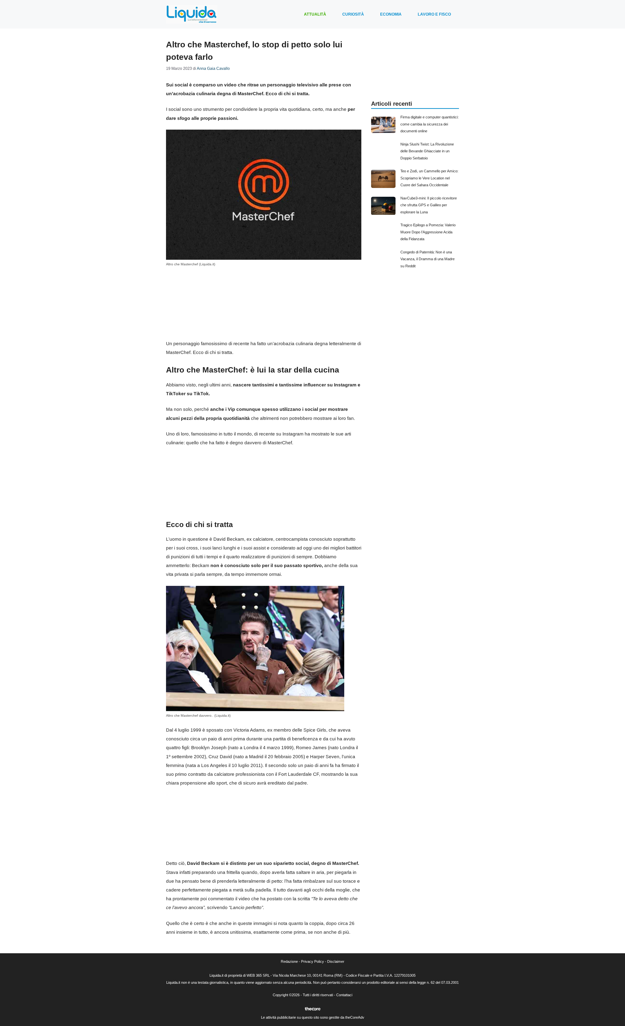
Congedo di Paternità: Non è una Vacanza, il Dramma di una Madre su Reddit (427, 259)
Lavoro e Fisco (434, 14)
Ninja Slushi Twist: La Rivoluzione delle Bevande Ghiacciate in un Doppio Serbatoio (427, 151)
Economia (391, 14)
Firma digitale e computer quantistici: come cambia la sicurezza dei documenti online (429, 124)
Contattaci (344, 995)
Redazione (289, 961)
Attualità (315, 14)
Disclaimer (335, 961)
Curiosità (353, 14)
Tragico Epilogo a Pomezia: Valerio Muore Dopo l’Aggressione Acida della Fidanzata (428, 232)
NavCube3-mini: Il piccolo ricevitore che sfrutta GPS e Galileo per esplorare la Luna (428, 205)
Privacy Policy (312, 961)
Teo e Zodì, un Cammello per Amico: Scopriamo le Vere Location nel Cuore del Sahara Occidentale (429, 178)
